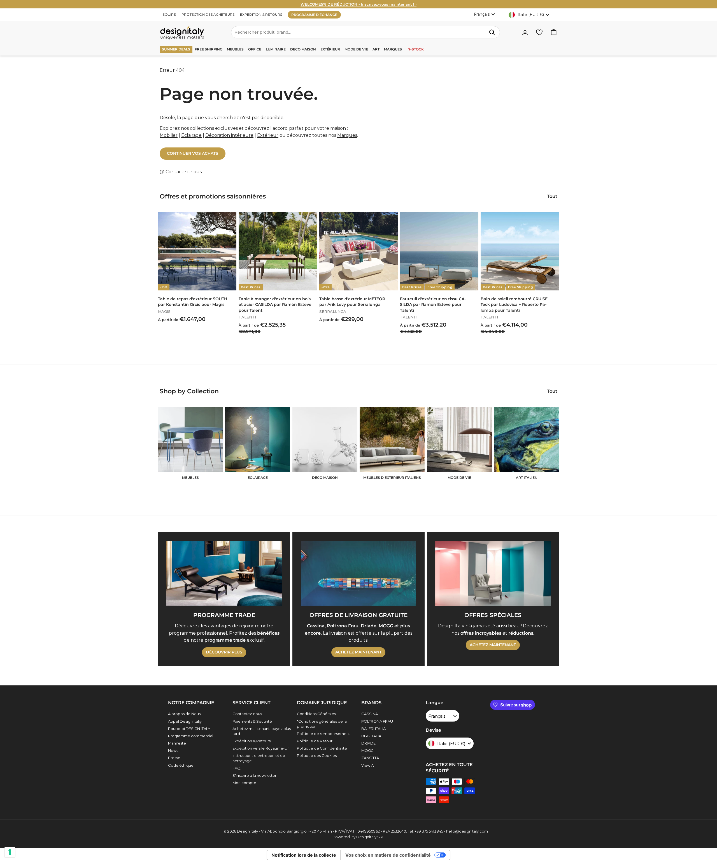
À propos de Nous (184, 713)
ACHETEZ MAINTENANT (358, 652)
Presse (174, 757)
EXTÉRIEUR (330, 49)
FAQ (236, 768)
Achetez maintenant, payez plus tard (261, 731)
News (173, 750)
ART (376, 49)
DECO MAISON (303, 49)
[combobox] (365, 32)
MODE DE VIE (356, 49)
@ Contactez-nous (181, 171)
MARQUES (393, 49)
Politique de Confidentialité (322, 748)
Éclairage (191, 135)
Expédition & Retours (251, 741)
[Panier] (553, 32)
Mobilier (169, 135)
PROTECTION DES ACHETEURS (207, 14)
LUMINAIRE (276, 49)
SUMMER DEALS (176, 49)
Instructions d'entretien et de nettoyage (258, 758)
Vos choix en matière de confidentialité (388, 855)
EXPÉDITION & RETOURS (261, 14)
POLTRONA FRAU (377, 721)
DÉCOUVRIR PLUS (224, 652)
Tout (552, 196)
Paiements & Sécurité (252, 721)
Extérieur (267, 135)
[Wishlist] (539, 32)
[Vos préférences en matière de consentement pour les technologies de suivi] (9, 852)
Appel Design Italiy (185, 721)
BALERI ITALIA (373, 728)
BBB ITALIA (371, 736)
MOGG (367, 750)
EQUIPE (169, 14)
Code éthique (181, 765)
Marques (347, 135)
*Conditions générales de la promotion (322, 724)
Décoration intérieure (229, 135)
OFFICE (254, 49)
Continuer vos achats (192, 153)
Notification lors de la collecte (303, 855)
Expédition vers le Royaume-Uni (261, 748)
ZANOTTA (370, 757)
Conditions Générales (316, 713)
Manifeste (177, 743)
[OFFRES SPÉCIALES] (493, 573)
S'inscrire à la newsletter (254, 775)
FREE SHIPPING (208, 49)
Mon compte (244, 782)
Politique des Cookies (317, 755)
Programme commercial (190, 736)
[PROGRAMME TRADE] (224, 573)
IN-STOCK (415, 49)
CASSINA (369, 713)
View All (368, 765)
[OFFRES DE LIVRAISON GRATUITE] (358, 573)
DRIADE (368, 743)
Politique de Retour (314, 741)
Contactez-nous (247, 713)
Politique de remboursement (323, 733)
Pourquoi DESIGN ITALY (189, 728)
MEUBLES (235, 49)
